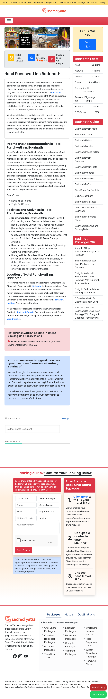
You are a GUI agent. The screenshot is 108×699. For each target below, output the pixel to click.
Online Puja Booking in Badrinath (86, 209)
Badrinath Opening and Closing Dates (86, 227)
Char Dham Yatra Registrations (89, 687)
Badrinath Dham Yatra (86, 128)
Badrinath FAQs (83, 184)
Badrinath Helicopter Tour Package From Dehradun (85, 264)
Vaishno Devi (75, 684)
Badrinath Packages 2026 (86, 240)
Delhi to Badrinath (84, 195)
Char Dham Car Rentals (87, 190)
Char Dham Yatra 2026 (28, 681)
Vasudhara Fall (13, 319)
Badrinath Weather (84, 172)
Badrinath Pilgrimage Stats (85, 218)
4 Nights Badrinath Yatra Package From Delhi (87, 291)
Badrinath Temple (25, 312)
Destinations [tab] (86, 614)
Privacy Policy (11, 684)
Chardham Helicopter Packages (49, 639)
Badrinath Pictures (84, 178)
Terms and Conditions (38, 684)
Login (66, 418)
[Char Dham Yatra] (54, 10)
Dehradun (37, 286)
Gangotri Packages (70, 644)
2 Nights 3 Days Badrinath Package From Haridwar (87, 251)
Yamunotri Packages (70, 652)
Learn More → (46, 489)
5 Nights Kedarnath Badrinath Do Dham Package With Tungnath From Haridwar (87, 278)
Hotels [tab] (69, 614)
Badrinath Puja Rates (85, 201)
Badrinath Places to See (87, 151)
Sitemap (95, 681)
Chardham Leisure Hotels (91, 631)
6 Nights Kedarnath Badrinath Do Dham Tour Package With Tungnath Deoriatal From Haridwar (87, 312)
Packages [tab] (53, 614)
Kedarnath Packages (70, 637)
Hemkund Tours (91, 662)
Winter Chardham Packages (91, 653)
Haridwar (11, 303)
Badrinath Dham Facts (86, 166)
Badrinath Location (84, 146)
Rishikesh (58, 299)
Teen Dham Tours (50, 656)
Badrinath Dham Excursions (83, 159)
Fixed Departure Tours (91, 642)
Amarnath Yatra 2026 (59, 684)
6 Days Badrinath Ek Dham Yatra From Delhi (86, 300)
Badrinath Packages (70, 629)
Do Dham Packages (49, 648)
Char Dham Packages (50, 629)
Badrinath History (84, 140)
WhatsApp (98, 694)
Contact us (85, 681)
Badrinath (56, 92)
